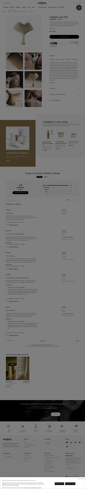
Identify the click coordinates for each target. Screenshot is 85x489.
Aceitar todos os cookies (70, 483)
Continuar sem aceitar (80, 478)
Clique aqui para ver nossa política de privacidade (32, 487)
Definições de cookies (59, 483)
